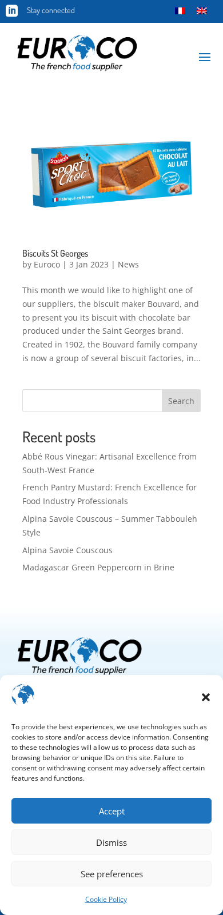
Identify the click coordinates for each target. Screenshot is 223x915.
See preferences (112, 874)
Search (181, 400)
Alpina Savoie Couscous (67, 550)
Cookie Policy (106, 899)
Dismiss (111, 842)
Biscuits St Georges (55, 253)
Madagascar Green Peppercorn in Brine (98, 567)
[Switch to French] (180, 10)
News (128, 264)
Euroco (47, 264)
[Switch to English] (202, 10)
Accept (112, 811)
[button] (206, 697)
